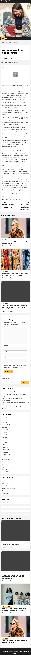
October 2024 (5, 459)
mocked (18, 199)
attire (10, 199)
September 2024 (6, 462)
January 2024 (5, 472)
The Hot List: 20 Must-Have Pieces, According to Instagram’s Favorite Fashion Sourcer (13, 576)
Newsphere (23, 651)
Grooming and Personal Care (9, 488)
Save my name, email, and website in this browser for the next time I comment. (15, 366)
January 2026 (5, 422)
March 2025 (5, 447)
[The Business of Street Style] (15, 530)
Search (5, 378)
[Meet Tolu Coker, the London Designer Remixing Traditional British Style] (15, 594)
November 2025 (6, 427)
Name (6, 345)
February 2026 (5, 420)
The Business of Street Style (9, 391)
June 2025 (4, 439)
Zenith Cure (5, 502)
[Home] (3, 39)
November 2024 (6, 457)
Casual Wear (5, 47)
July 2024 (4, 467)
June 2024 (4, 469)
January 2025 (5, 452)
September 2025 (6, 432)
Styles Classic (5, 493)
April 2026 (4, 417)
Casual (13, 199)
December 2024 (6, 454)
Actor (6, 199)
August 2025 (5, 435)
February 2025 (5, 449)
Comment (7, 326)
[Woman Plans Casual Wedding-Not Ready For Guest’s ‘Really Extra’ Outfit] (15, 259)
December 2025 (6, 425)
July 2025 (4, 437)
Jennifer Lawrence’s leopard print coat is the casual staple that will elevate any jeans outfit (15, 307)
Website (6, 358)
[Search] (29, 38)
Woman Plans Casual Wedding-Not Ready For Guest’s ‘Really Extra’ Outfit (15, 274)
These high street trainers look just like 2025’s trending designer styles (23, 206)
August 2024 (5, 464)
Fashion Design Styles (7, 486)
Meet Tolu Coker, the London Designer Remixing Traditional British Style (14, 609)
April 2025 (4, 444)
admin (11, 58)
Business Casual (6, 481)
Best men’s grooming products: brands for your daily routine (8, 205)
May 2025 (4, 442)
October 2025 (5, 430)
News (3, 491)
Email (5, 352)
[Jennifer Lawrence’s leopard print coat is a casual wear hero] (15, 228)
